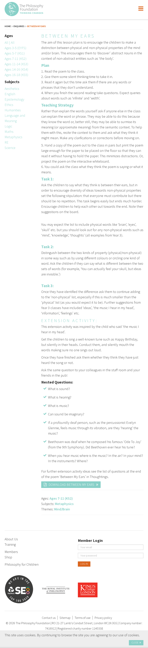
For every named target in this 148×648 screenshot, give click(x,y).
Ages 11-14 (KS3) (16, 64)
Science (10, 147)
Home (8, 26)
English (10, 94)
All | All (9, 42)
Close (135, 642)
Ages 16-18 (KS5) (16, 75)
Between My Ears (36, 26)
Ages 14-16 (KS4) (16, 69)
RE (6, 142)
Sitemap (65, 618)
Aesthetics (12, 88)
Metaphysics (13, 137)
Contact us (49, 618)
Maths (9, 131)
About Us (11, 539)
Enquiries (18, 26)
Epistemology (14, 99)
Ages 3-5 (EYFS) (15, 48)
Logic (8, 126)
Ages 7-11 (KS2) (16, 58)
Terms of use (83, 618)
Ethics (9, 104)
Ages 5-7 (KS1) (15, 53)
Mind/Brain (62, 509)
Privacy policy (103, 618)
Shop (8, 557)
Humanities (13, 110)
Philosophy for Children (22, 564)
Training (10, 544)
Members (11, 552)
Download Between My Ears (71, 484)
